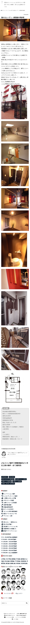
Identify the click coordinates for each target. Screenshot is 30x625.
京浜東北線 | (24, 563)
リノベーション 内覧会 (20, 617)
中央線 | (18, 559)
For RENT (12, 477)
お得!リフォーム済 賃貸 (10, 502)
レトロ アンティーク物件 (10, 496)
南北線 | (8, 563)
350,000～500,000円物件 (10, 550)
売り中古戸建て (7, 524)
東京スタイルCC (11, 622)
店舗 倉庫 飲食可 (8, 507)
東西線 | (12, 561)
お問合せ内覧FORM (22, 613)
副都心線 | (13, 563)
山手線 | (3, 559)
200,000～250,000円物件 (10, 546)
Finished (4, 477)
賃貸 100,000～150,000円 (8, 483)
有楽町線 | (24, 561)
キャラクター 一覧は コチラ (12, 593)
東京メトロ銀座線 (17, 481)
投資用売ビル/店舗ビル (9, 528)
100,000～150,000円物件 (10, 541)
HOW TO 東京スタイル (10, 615)
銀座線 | (14, 559)
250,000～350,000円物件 (10, 548)
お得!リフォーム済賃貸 (21, 479)
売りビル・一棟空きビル (10, 522)
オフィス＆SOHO (8, 509)
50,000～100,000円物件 (9, 539)
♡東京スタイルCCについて (9, 613)
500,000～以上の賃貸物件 (10, 552)
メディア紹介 (15, 619)
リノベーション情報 (9, 617)
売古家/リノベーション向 (10, 526)
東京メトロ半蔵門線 (7, 481)
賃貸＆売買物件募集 (20, 615)
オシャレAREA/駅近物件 (10, 511)
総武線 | (23, 559)
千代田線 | (18, 561)
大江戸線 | (9, 559)
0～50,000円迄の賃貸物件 (10, 537)
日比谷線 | (7, 561)
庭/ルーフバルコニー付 (10, 513)
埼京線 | (18, 563)
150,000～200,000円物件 (10, 544)
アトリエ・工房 (7, 515)
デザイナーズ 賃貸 (8, 500)
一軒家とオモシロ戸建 (9, 498)
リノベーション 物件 (9, 493)
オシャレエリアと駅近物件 (8, 479)
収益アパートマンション (10, 531)
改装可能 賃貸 (7, 504)
